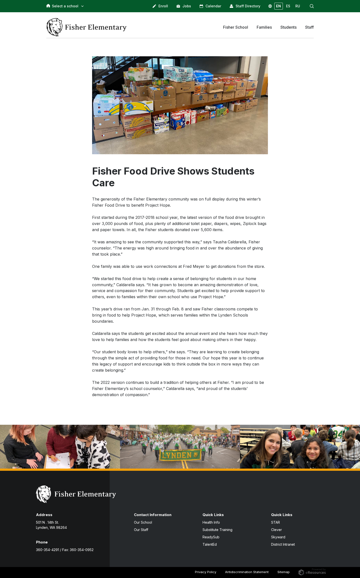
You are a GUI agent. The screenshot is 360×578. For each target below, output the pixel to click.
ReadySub (211, 537)
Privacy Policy (205, 572)
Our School (143, 522)
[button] (311, 6)
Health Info (211, 522)
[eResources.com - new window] (312, 572)
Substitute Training (217, 530)
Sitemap (283, 572)
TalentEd (210, 544)
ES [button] (288, 6)
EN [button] (278, 6)
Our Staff (141, 530)
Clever (276, 530)
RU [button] (297, 6)
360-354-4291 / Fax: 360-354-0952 (65, 550)
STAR (275, 522)
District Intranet (283, 544)
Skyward (278, 537)
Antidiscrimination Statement (247, 572)
